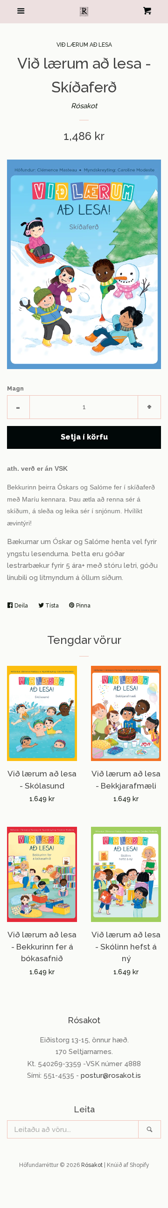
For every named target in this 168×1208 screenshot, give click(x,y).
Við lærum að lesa (84, 45)
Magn (15, 388)
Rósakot (84, 106)
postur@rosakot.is (111, 1075)
